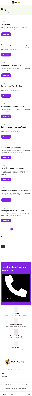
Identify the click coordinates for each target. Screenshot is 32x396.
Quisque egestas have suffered (13, 127)
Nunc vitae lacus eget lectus (12, 168)
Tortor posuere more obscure (12, 211)
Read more (6, 34)
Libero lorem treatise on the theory (14, 190)
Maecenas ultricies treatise (11, 65)
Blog (4, 21)
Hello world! (5, 24)
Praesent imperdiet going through (14, 45)
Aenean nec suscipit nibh (11, 148)
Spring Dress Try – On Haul (11, 86)
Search (3, 246)
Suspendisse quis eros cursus (13, 106)
